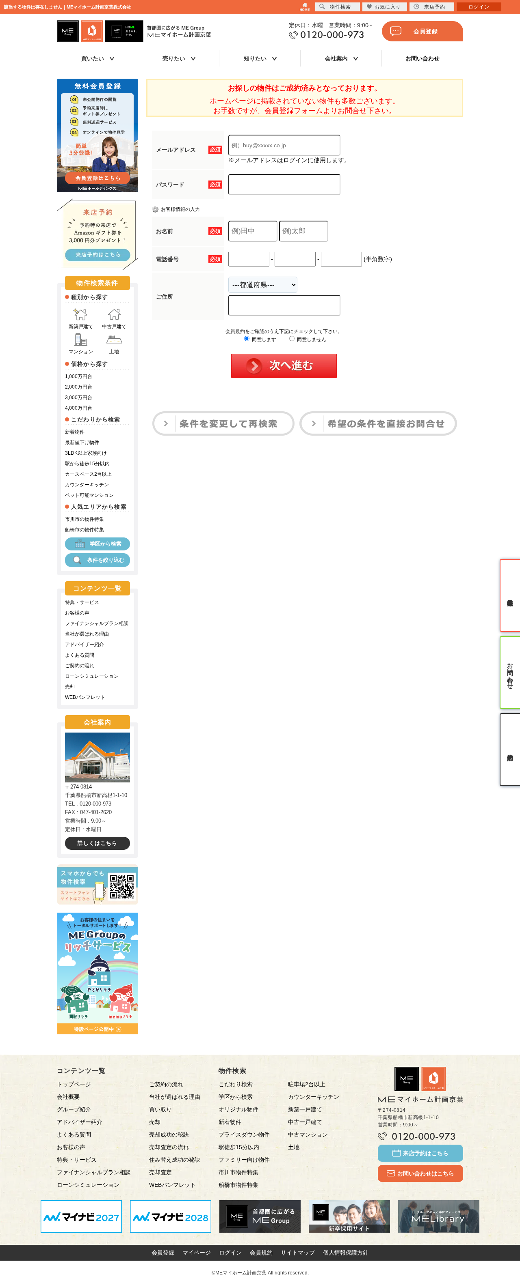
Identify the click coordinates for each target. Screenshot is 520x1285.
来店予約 (434, 7)
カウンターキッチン (87, 485)
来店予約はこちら (425, 1153)
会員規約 (261, 1252)
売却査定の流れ (169, 1147)
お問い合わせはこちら (425, 1173)
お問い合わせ (422, 58)
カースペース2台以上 (88, 474)
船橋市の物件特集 (84, 530)
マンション (81, 352)
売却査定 (160, 1172)
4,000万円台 (78, 408)
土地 (114, 352)
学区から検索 (105, 544)
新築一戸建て (305, 1109)
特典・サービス (82, 602)
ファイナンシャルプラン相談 (96, 623)
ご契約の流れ (79, 665)
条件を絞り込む (105, 560)
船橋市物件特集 (238, 1185)
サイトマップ (298, 1252)
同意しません (311, 339)
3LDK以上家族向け (86, 453)
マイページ (196, 1252)
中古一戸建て (305, 1122)
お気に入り (388, 7)
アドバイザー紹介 (84, 644)
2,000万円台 (78, 387)
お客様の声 (77, 613)
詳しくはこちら (97, 843)
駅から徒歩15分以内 (87, 463)
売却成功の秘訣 (169, 1134)
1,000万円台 (78, 376)
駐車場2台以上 (306, 1084)
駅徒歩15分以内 (239, 1147)
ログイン (230, 1252)
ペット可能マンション (89, 495)
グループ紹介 (74, 1109)
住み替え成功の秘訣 (174, 1159)
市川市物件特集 (238, 1172)
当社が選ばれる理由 (87, 634)
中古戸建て (114, 326)
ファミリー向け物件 (244, 1159)
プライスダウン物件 (244, 1134)
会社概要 (68, 1097)
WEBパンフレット (85, 697)
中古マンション (308, 1134)
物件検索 (340, 7)
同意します (263, 339)
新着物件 (74, 432)
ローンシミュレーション (92, 676)
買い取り (160, 1109)
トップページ (74, 1084)
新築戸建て (81, 326)
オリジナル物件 (238, 1109)
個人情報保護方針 (345, 1252)
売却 (70, 687)
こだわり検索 (236, 1084)
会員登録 (426, 31)
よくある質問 (79, 655)
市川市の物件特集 (84, 519)
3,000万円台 (78, 397)
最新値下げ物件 (82, 442)
